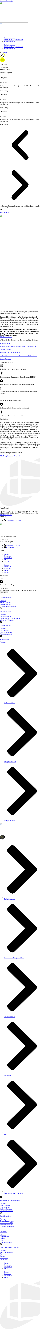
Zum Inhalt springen (6, 1)
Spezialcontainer (9, 41)
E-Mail (2, 588)
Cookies (6, 561)
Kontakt (6, 554)
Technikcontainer (9, 38)
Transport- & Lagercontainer (13, 40)
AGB (6, 559)
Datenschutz (8, 558)
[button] (20, 145)
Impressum (7, 556)
